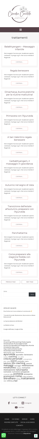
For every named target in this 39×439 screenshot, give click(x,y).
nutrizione (7, 372)
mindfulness (10, 367)
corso (22, 357)
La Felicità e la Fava (9, 325)
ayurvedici (19, 354)
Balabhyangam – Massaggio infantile (19, 48)
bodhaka (6, 357)
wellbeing (10, 381)
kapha (27, 361)
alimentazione (20, 352)
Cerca (5, 291)
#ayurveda (7, 340)
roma (18, 376)
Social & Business (28, 422)
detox (5, 361)
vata (5, 381)
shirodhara (9, 378)
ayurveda (9, 354)
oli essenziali (7, 374)
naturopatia (22, 370)
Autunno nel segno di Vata (19, 185)
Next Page (29, 282)
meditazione (27, 365)
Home (7, 419)
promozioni (9, 376)
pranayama (28, 374)
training (18, 379)
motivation (26, 368)
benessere (28, 354)
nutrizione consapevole (20, 372)
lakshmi (7, 363)
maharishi (29, 363)
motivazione (9, 370)
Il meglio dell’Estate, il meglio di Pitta (13, 329)
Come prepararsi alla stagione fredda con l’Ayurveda (19, 257)
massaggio (17, 366)
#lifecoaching (7, 352)
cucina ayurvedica (27, 359)
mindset (19, 368)
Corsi (32, 419)
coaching (12, 356)
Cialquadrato (27, 433)
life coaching (18, 363)
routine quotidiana (27, 376)
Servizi (24, 419)
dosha (8, 361)
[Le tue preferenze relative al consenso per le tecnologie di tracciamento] (36, 436)
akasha (13, 352)
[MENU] (19, 29)
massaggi (9, 365)
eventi (14, 361)
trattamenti (28, 378)
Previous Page (11, 282)
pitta (11, 374)
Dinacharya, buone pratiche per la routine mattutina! (19, 93)
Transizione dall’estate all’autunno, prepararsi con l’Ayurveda (19, 209)
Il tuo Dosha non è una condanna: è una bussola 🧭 (18, 311)
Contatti (19, 425)
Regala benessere (19, 70)
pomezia (18, 374)
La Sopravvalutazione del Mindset (13, 321)
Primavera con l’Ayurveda (19, 116)
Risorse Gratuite (11, 422)
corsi (19, 357)
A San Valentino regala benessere (19, 138)
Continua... (19, 62)
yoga (15, 380)
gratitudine (21, 361)
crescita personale (13, 359)
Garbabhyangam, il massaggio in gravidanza (19, 162)
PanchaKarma (19, 233)
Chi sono (15, 419)
